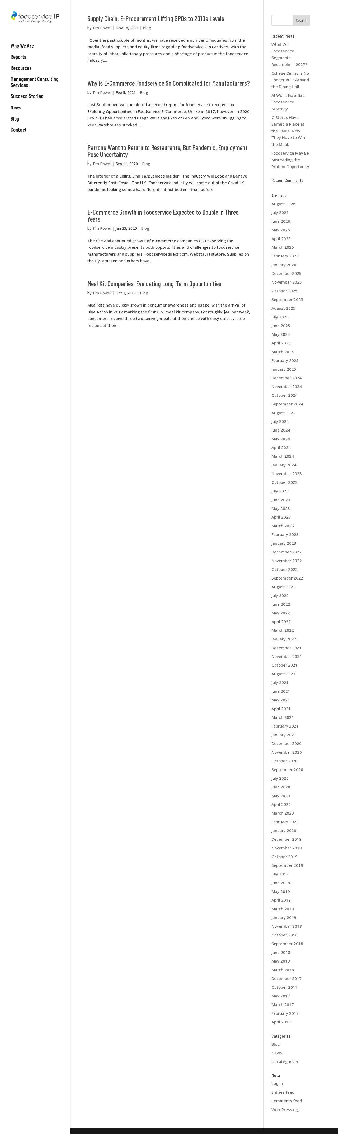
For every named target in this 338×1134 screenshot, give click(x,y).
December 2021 (286, 647)
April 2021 (281, 708)
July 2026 (280, 212)
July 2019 (280, 874)
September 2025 (287, 299)
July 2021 (280, 682)
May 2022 (280, 612)
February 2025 (285, 360)
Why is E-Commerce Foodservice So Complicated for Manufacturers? (168, 83)
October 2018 (284, 934)
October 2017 (284, 987)
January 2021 (283, 734)
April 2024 (281, 447)
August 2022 (283, 586)
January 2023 (283, 543)
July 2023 (280, 491)
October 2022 (284, 569)
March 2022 (282, 630)
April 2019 (281, 900)
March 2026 (282, 247)
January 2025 (283, 369)
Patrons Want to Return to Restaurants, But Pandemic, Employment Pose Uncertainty (167, 150)
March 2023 (282, 525)
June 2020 (280, 787)
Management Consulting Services (34, 82)
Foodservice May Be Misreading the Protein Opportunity (290, 159)
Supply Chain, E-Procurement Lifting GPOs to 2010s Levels (155, 18)
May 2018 (280, 961)
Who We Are (22, 45)
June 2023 (280, 499)
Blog (15, 118)
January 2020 (283, 830)
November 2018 (286, 926)
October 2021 (284, 665)
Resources (21, 68)
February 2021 (285, 726)
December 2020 (286, 743)
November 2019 (286, 847)
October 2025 (284, 290)
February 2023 (285, 534)
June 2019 (280, 882)
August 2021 (283, 673)
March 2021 (282, 717)
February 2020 (285, 821)
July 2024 (280, 421)
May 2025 (280, 334)
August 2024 (283, 412)
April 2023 (281, 517)
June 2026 (280, 221)
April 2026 (281, 238)
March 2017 (282, 1004)
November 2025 (286, 282)
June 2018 (280, 952)
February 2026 (285, 256)
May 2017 (280, 995)
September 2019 (287, 865)
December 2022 (286, 551)
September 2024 (287, 403)
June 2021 (280, 691)
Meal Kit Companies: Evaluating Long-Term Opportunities (154, 283)
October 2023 (284, 482)
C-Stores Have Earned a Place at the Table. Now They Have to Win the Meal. (288, 131)
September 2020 (287, 769)
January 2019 (283, 917)
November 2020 (286, 752)
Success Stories (27, 96)
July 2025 (280, 316)
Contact (19, 129)
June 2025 (280, 325)
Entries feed (282, 1092)
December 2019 (286, 839)
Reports (18, 57)
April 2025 (281, 343)
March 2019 (282, 908)
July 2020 (280, 778)
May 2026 (280, 229)
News (16, 107)
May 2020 (280, 795)
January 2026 (283, 264)
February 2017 (285, 1013)
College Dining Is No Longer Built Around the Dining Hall (290, 79)
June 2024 (280, 430)
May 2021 (280, 699)
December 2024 (286, 377)
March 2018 (282, 969)
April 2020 (281, 804)
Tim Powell (101, 27)
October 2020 (284, 760)
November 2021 (286, 656)
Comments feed (286, 1100)
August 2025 (283, 308)
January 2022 (283, 639)
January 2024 (283, 464)
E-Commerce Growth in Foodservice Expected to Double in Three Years (162, 215)
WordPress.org (285, 1109)
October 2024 (284, 395)
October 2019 (284, 856)
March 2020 (282, 813)
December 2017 (286, 978)
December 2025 (286, 273)
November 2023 (286, 473)
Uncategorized (285, 1061)
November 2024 (286, 386)
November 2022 (286, 560)
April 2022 (281, 621)
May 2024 (280, 438)
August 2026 (283, 203)
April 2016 (281, 1022)
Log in (277, 1083)
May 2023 (280, 508)
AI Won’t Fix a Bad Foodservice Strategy (288, 102)
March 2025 (282, 351)
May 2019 (280, 891)
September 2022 (287, 578)
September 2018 (287, 943)
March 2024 (282, 456)
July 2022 (280, 595)
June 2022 (280, 604)
